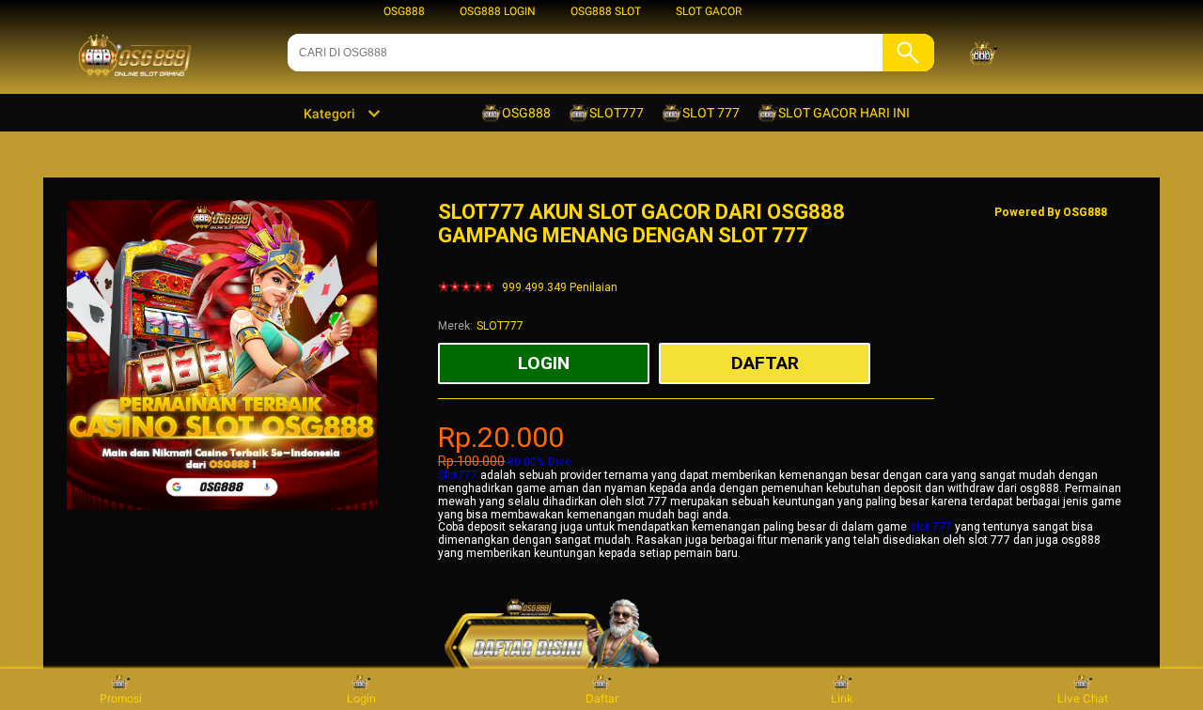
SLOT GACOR (709, 11)
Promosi (121, 698)
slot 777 (931, 526)
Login (361, 698)
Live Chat (1082, 698)
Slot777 (457, 475)
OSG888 (404, 11)
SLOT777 (500, 325)
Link (842, 698)
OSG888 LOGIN (498, 11)
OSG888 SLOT (605, 11)
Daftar (602, 698)
